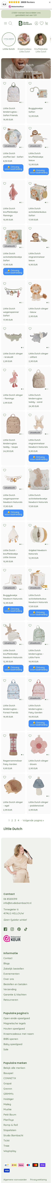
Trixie (6, 1145)
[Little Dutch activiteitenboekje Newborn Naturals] (39, 479)
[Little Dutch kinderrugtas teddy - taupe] (13, 424)
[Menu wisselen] (5, 23)
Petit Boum (9, 1114)
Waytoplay (9, 1150)
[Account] (35, 23)
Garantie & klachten (14, 994)
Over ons (8, 978)
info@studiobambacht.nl (17, 902)
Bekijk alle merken (14, 1067)
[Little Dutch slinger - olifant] (39, 337)
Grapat (7, 1083)
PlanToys (8, 1119)
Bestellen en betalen (15, 984)
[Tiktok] (25, 929)
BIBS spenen (10, 1038)
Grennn (7, 1088)
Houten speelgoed (14, 1028)
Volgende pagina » (33, 820)
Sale (5, 1049)
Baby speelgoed (12, 1044)
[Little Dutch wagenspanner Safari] (13, 292)
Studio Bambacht (13, 1135)
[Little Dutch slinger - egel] (13, 786)
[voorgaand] (5, 14)
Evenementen (11, 973)
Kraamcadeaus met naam (18, 1033)
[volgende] (46, 14)
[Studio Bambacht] (25, 23)
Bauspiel (8, 1073)
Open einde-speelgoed (16, 1018)
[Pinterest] (19, 929)
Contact (7, 958)
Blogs (6, 963)
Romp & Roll (10, 1124)
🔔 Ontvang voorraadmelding (13, 167)
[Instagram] (12, 929)
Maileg (7, 1104)
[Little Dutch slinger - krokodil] (13, 337)
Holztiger (8, 1098)
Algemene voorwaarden (15, 1179)
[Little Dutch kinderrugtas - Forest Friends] (13, 689)
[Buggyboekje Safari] (39, 92)
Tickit (6, 1140)
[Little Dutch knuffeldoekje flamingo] (13, 192)
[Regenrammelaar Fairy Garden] (13, 744)
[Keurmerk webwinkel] (26, 939)
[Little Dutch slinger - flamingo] (13, 379)
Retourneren (10, 999)
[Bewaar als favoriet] (4, 83)
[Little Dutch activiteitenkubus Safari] (39, 192)
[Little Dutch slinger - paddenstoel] (39, 786)
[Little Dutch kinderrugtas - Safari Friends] (13, 92)
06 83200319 (10, 898)
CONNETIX (9, 1078)
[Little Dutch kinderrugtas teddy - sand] (39, 379)
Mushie (7, 1109)
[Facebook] (5, 929)
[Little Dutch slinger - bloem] (39, 744)
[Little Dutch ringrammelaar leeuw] (39, 237)
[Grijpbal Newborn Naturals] (39, 534)
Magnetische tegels (14, 1023)
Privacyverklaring (38, 1179)
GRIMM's (8, 1093)
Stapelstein (9, 1130)
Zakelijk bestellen (13, 968)
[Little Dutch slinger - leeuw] (39, 292)
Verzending (9, 989)
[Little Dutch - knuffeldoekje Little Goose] (13, 534)
